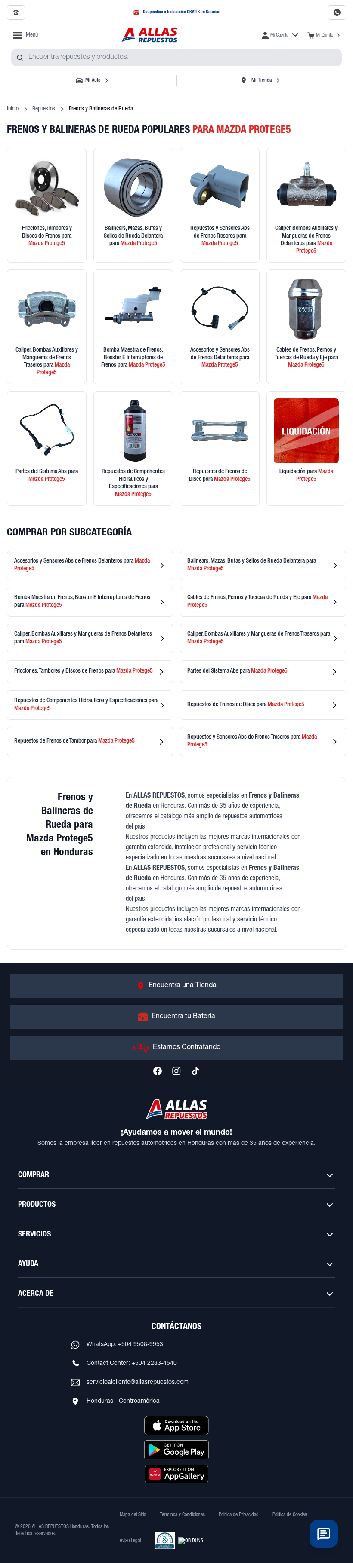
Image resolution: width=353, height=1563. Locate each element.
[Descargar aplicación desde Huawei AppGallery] (176, 1474)
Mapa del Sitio (133, 1514)
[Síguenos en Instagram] (176, 1071)
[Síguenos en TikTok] (195, 1071)
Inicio (13, 109)
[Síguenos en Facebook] (157, 1071)
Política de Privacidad (239, 1514)
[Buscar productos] (19, 57)
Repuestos (43, 109)
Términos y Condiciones (182, 1514)
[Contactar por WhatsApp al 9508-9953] (337, 12)
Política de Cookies (289, 1514)
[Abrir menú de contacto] (324, 1534)
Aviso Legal (130, 1540)
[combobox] (176, 57)
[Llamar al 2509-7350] (16, 12)
